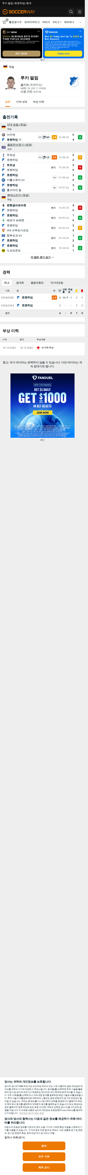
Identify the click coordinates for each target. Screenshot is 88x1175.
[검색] (71, 11)
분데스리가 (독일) (18, 195)
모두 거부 (44, 1156)
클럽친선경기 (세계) (19, 145)
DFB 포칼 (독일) (17, 124)
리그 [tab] (6, 282)
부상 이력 (38, 101)
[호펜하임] (74, 84)
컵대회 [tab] (20, 282)
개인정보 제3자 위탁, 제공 (31, 1113)
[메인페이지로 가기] (22, 11)
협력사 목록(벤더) (14, 1137)
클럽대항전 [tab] (37, 282)
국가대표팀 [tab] (56, 282)
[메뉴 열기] (79, 11)
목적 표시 (44, 1167)
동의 (44, 1145)
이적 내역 (21, 101)
